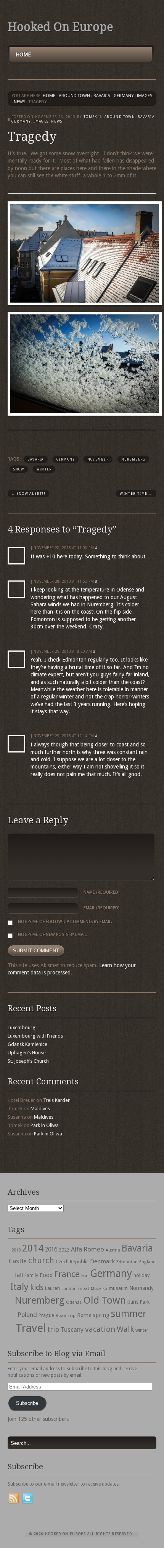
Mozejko (99, 1288)
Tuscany (72, 1329)
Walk (125, 1329)
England (147, 1261)
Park (145, 1302)
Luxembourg (21, 1027)
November (98, 459)
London (69, 1288)
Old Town (104, 1300)
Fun (84, 1275)
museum (118, 1288)
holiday (141, 1275)
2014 (32, 1248)
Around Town (74, 95)
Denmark (102, 1261)
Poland (27, 1314)
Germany (123, 95)
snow (18, 469)
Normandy (141, 1288)
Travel (31, 1328)
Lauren (52, 1288)
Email (101, 908)
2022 (64, 1250)
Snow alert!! (28, 494)
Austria (113, 1250)
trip (53, 1329)
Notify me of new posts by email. (53, 934)
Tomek (90, 117)
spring (101, 1315)
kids (36, 1287)
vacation (100, 1329)
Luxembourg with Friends (35, 1036)
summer (128, 1313)
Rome (84, 1315)
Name (101, 892)
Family (31, 1275)
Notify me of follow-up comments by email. (65, 921)
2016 (51, 1249)
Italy (19, 1286)
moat (83, 1288)
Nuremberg (133, 459)
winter (44, 469)
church (41, 1260)
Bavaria (101, 95)
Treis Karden (57, 1100)
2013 (16, 1250)
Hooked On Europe (60, 26)
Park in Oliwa (45, 1125)
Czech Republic (72, 1261)
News (19, 101)
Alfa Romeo (87, 1249)
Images (144, 95)
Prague (46, 1315)
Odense (74, 1302)
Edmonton (127, 1261)
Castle (18, 1261)
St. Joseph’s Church (28, 1061)
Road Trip (66, 1315)
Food (46, 1275)
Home (23, 54)
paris (132, 1302)
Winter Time (136, 494)
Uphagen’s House (27, 1052)
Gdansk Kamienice (27, 1044)
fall (19, 1275)
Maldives (40, 1108)
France (67, 1274)
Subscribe (27, 1403)
